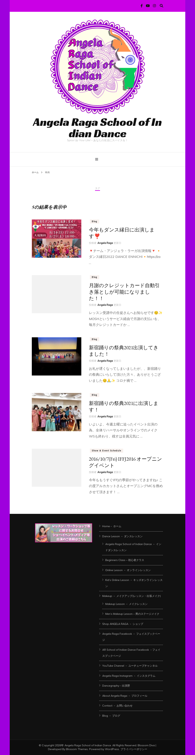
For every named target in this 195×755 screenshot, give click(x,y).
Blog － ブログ (111, 715)
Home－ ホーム (111, 526)
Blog (94, 221)
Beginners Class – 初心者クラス (124, 560)
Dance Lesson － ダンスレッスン (122, 536)
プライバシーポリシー (134, 749)
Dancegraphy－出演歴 (116, 685)
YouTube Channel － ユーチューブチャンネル (130, 665)
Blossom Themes (77, 749)
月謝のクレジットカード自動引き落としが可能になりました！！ (124, 292)
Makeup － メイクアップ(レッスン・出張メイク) (131, 596)
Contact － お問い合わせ (117, 705)
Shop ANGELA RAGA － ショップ (122, 624)
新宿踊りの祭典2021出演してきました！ (123, 350)
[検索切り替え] (161, 6)
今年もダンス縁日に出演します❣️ (122, 233)
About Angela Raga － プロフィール (124, 695)
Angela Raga (105, 242)
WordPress (112, 749)
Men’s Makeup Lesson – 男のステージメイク (132, 614)
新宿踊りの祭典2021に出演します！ (123, 406)
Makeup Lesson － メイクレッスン (126, 604)
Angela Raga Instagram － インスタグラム (128, 675)
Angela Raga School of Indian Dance (97, 127)
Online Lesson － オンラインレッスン (128, 570)
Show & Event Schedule (106, 450)
